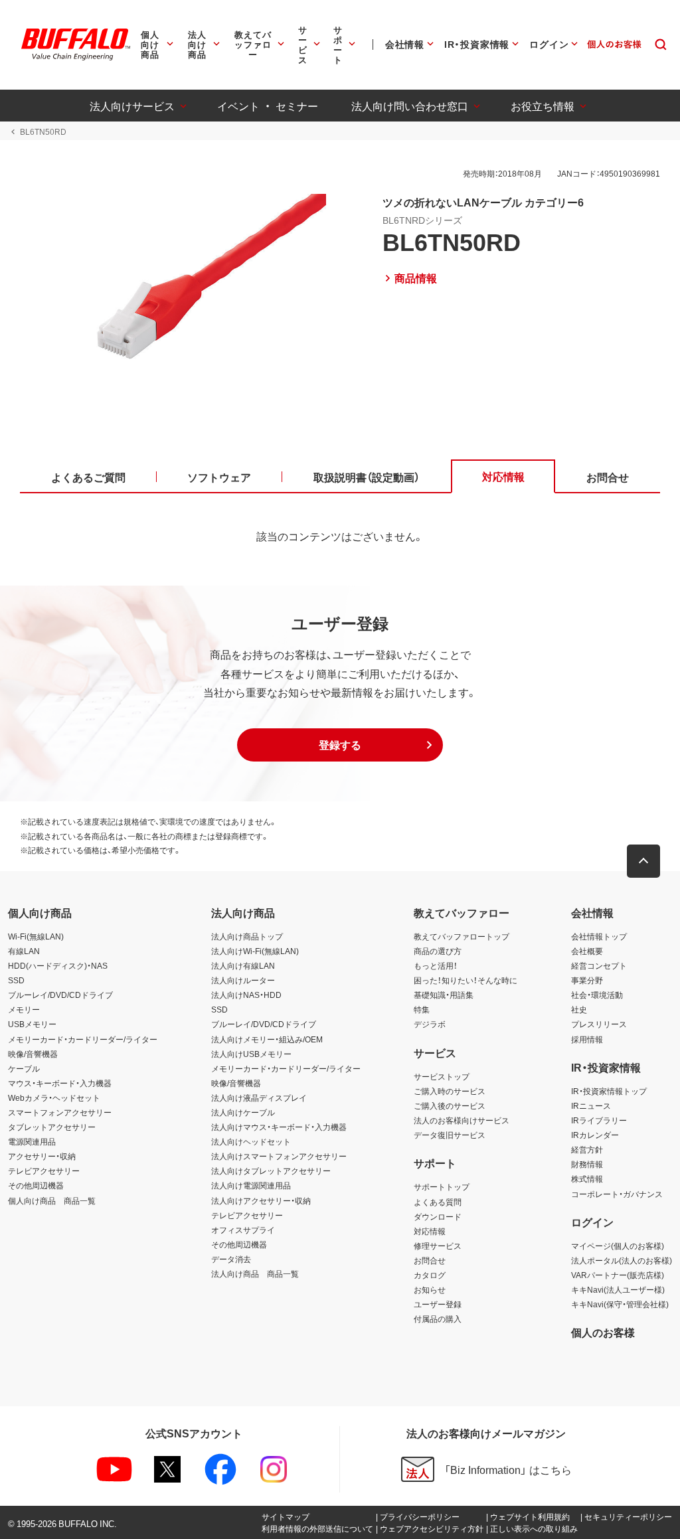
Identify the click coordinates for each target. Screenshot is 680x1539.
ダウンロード (438, 1216)
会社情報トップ (599, 936)
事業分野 (587, 980)
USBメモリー (32, 1024)
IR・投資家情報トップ (609, 1091)
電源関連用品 (32, 1141)
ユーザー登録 (438, 1304)
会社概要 (587, 951)
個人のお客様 (603, 1332)
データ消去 (231, 1259)
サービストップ (441, 1076)
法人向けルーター (243, 980)
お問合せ (430, 1260)
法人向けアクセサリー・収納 (261, 1200)
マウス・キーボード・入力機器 (60, 1083)
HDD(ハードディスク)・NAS (58, 965)
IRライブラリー (599, 1120)
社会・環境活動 (597, 995)
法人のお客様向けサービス (461, 1120)
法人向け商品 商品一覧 (255, 1273)
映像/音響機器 (33, 1054)
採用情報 (587, 1039)
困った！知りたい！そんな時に (465, 980)
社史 (579, 1009)
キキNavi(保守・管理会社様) (620, 1304)
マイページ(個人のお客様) (617, 1246)
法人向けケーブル (243, 1112)
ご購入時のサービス (449, 1091)
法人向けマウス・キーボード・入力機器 (279, 1127)
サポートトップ (441, 1186)
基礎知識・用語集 (443, 995)
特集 (422, 1009)
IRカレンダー (595, 1135)
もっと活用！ (436, 965)
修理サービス (438, 1246)
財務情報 (587, 1164)
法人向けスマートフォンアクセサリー (279, 1156)
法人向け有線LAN (243, 965)
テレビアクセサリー (44, 1170)
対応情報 (430, 1231)
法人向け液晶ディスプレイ (259, 1097)
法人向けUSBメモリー (251, 1054)
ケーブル (24, 1068)
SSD (16, 980)
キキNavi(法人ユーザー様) (618, 1289)
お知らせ (430, 1289)
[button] (340, 745)
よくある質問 (438, 1202)
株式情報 (587, 1178)
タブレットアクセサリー (52, 1127)
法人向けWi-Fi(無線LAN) (255, 951)
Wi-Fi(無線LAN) (36, 936)
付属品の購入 (438, 1319)
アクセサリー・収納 (42, 1156)
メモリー (24, 1009)
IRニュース (591, 1105)
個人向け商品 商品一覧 (52, 1200)
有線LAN (24, 951)
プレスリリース (599, 1024)
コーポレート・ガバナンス (617, 1194)
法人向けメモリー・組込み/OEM (267, 1039)
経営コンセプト (599, 965)
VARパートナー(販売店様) (617, 1275)
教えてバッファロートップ (461, 936)
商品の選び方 (438, 951)
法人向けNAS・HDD (246, 995)
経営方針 (587, 1149)
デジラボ (430, 1024)
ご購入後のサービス (449, 1105)
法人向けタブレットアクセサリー (271, 1170)
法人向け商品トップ (247, 936)
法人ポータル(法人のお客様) (621, 1260)
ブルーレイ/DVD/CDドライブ (60, 995)
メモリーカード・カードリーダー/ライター (82, 1039)
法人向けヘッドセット (251, 1141)
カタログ (430, 1275)
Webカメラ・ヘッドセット (54, 1097)
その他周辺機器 (36, 1185)
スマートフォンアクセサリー (60, 1112)
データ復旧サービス (449, 1135)
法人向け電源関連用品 (251, 1185)
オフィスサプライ (243, 1230)
